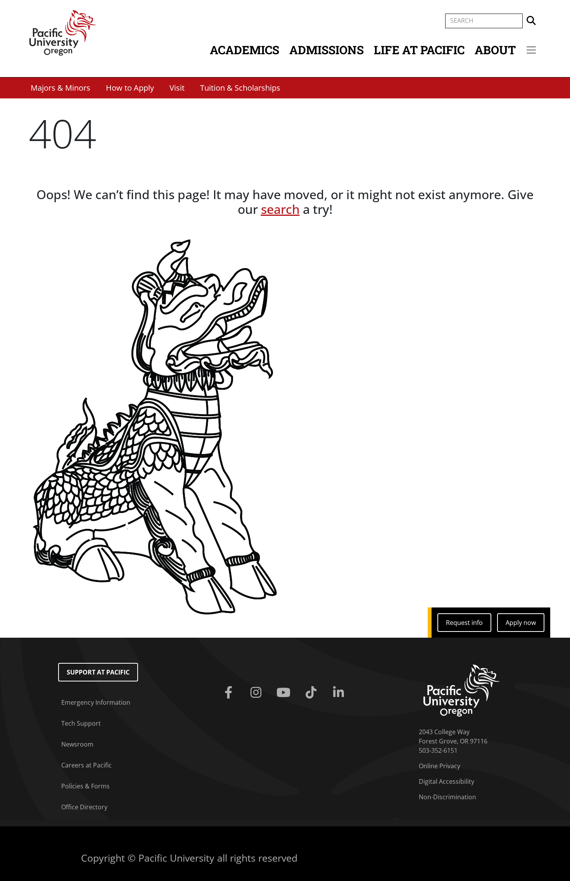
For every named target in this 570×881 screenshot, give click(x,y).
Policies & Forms (85, 786)
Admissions (326, 49)
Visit (177, 88)
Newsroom (77, 744)
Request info (464, 622)
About (495, 49)
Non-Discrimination (447, 797)
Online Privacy (439, 766)
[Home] (63, 32)
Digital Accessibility (446, 781)
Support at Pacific (98, 672)
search (280, 209)
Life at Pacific (419, 49)
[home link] (461, 689)
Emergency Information (95, 702)
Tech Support (81, 723)
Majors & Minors (60, 88)
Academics (244, 49)
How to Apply (130, 88)
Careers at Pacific (86, 765)
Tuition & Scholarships (240, 88)
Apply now (521, 622)
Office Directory (84, 807)
